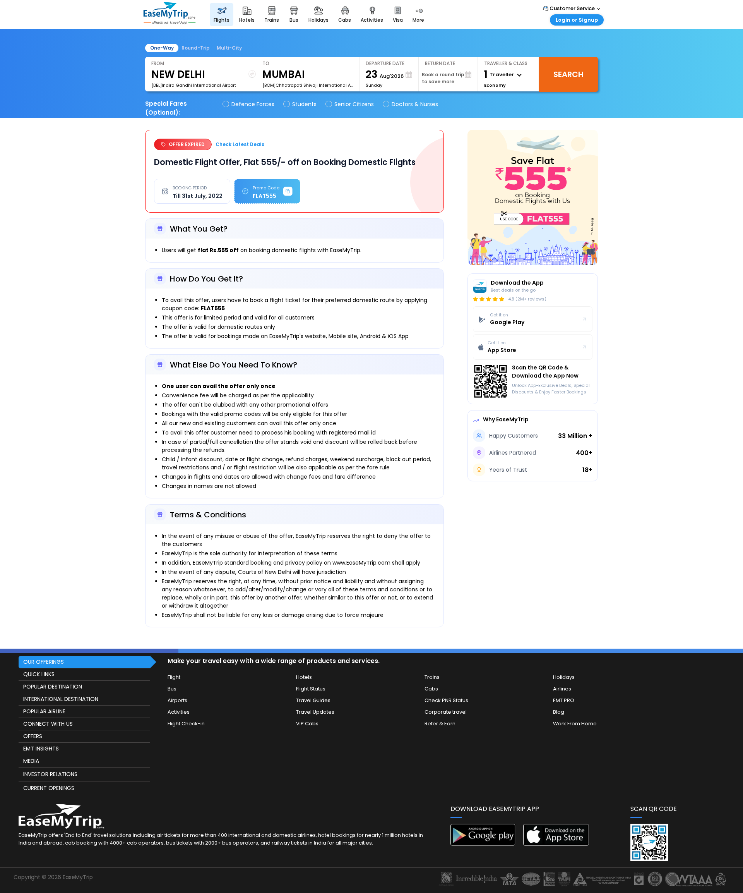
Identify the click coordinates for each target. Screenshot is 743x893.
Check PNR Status (446, 700)
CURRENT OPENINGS (48, 788)
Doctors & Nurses (415, 104)
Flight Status (310, 688)
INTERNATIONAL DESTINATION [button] (60, 699)
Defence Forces (252, 104)
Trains (432, 677)
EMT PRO (563, 700)
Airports (177, 700)
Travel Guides (313, 700)
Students (304, 104)
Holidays (564, 677)
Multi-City (229, 48)
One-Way (162, 48)
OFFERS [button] (32, 736)
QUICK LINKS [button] (39, 674)
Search (568, 74)
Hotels (304, 677)
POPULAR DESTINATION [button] (52, 686)
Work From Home (575, 723)
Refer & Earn (440, 723)
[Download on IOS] (556, 843)
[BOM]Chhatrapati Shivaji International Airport (307, 85)
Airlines (562, 688)
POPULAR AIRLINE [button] (44, 711)
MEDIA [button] (31, 761)
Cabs (431, 688)
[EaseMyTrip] (169, 22)
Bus (172, 688)
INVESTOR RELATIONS (50, 774)
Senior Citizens (354, 104)
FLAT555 (247, 184)
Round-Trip (195, 48)
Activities (179, 712)
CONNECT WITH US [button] (48, 724)
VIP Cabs (307, 723)
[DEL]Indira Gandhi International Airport (193, 85)
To (265, 63)
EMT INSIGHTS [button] (41, 748)
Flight (174, 677)
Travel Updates (315, 712)
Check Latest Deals (240, 144)
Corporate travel (446, 712)
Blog (558, 712)
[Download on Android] (483, 843)
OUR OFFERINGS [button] (43, 662)
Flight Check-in (186, 723)
